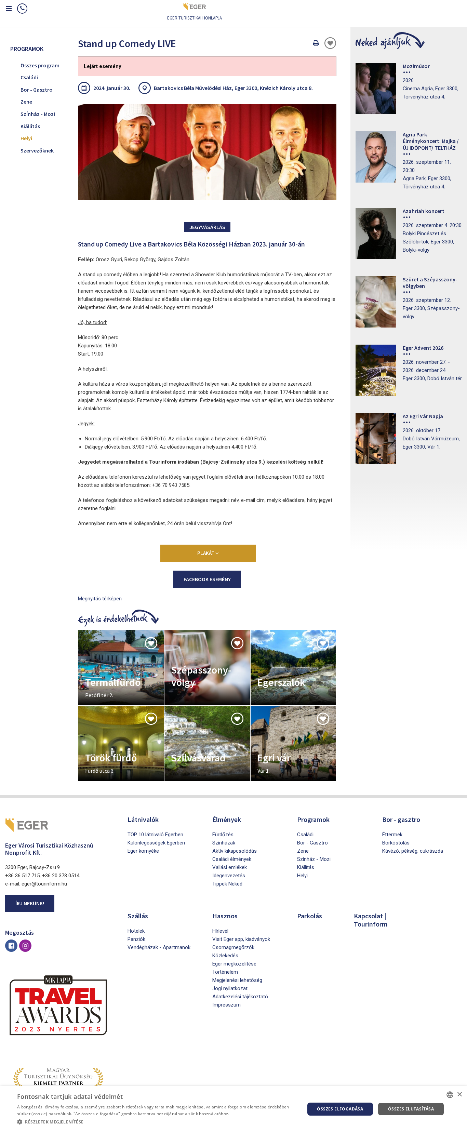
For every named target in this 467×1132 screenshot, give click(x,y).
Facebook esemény (207, 579)
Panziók (136, 939)
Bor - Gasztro (37, 89)
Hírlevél (220, 931)
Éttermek (392, 834)
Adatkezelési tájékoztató (240, 997)
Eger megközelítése (234, 964)
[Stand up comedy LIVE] (207, 152)
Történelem (225, 972)
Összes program (40, 65)
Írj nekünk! (29, 903)
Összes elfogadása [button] (340, 1109)
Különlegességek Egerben (156, 843)
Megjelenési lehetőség (237, 980)
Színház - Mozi (38, 113)
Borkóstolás (396, 843)
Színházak (223, 843)
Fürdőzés (223, 834)
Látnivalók (143, 819)
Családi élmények (231, 859)
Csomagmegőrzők (233, 947)
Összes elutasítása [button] (411, 1109)
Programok (313, 819)
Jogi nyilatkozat (230, 988)
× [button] (459, 1094)
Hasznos (225, 915)
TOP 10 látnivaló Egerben (155, 834)
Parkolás (309, 915)
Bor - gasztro (401, 819)
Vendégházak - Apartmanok (159, 947)
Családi (29, 77)
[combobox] (449, 1094)
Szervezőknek (37, 150)
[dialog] (233, 1109)
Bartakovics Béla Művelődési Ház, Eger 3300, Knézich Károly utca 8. (233, 87)
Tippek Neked (227, 884)
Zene (26, 101)
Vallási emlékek (229, 867)
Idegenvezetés (228, 876)
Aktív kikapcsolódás (234, 851)
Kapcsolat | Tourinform (371, 919)
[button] (156, 1122)
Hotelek (136, 931)
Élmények (226, 819)
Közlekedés (225, 956)
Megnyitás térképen (100, 599)
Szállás (138, 915)
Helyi (26, 138)
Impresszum (226, 1005)
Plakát (206, 553)
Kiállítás (30, 126)
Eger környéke (143, 851)
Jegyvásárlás (207, 227)
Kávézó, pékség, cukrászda (412, 851)
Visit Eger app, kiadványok (241, 939)
